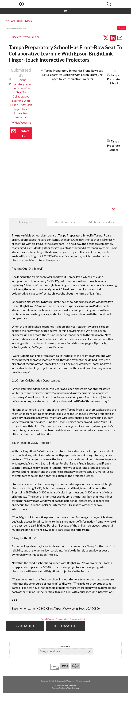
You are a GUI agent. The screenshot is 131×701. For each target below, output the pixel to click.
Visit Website (22, 122)
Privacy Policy (62, 619)
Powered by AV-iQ (77, 619)
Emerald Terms (47, 619)
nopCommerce (70, 685)
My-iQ (29, 21)
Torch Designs (73, 688)
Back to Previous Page (25, 37)
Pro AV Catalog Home (14, 21)
